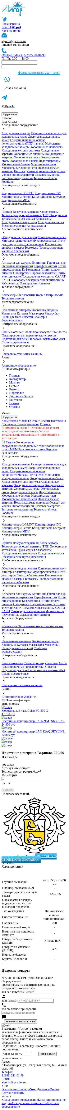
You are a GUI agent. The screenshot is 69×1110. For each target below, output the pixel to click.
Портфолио (16, 392)
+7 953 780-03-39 (15, 88)
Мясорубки (52, 313)
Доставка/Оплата (48, 1089)
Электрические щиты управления (24, 225)
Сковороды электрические (28, 280)
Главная (14, 375)
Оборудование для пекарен (19, 237)
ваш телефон (10, 1000)
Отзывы (14, 406)
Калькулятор (17, 379)
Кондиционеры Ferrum (16, 196)
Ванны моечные (12, 332)
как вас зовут (10, 991)
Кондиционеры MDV (16, 200)
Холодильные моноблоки (46, 147)
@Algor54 (8, 106)
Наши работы (27, 1089)
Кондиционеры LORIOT (18, 193)
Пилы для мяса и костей (17, 317)
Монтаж (14, 382)
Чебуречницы (10, 283)
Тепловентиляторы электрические (40, 295)
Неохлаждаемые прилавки (31, 171)
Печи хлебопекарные (30, 244)
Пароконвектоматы (43, 273)
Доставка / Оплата (21, 396)
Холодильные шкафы (24, 160)
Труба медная (26, 218)
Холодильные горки (27, 157)
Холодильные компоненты (29, 1103)
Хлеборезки (21, 251)
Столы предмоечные (15, 342)
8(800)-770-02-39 (12, 55)
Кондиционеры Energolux (49, 196)
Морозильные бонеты (16, 164)
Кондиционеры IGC (48, 193)
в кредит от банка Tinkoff (18, 856)
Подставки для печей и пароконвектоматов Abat (33, 339)
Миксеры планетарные (17, 240)
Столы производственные (41, 332)
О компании (10, 1089)
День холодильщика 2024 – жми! (40, 72)
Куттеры (22, 313)
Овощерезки (21, 273)
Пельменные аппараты (16, 310)
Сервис (35, 420)
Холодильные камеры (16, 133)
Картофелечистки (45, 266)
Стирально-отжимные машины (22, 354)
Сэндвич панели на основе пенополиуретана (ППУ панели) (23, 141)
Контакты (15, 399)
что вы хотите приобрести (19, 1009)
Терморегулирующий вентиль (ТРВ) (26, 215)
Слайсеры (40, 317)
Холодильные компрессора (19, 222)
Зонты (62, 332)
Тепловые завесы (13, 298)
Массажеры (36, 313)
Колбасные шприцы (45, 310)
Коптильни (9, 313)
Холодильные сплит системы (21, 150)
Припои (7, 211)
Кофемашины (31, 269)
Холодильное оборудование (18, 444)
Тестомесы (32, 247)
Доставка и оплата (14, 424)
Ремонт (14, 389)
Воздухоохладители (26, 211)
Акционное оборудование (19, 365)
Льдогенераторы (50, 160)
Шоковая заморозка (47, 174)
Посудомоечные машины (37, 276)
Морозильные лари (43, 164)
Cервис (14, 386)
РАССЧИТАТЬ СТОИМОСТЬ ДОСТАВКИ (29, 857)
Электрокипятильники (35, 283)
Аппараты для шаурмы (16, 262)
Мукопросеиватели (45, 240)
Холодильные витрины (29, 154)
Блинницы (39, 262)
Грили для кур (56, 262)
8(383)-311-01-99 (34, 55)
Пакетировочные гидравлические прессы (29, 335)
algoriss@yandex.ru (14, 41)
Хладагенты (44, 218)
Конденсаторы (48, 211)
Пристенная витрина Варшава (37, 449)
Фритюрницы (55, 280)
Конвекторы (10, 295)
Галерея (14, 403)
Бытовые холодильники (17, 178)
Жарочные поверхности (17, 266)
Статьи (6, 1092)
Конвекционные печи (52, 237)
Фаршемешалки (12, 320)
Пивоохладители (23, 174)
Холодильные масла (51, 222)
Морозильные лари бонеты (19, 167)
